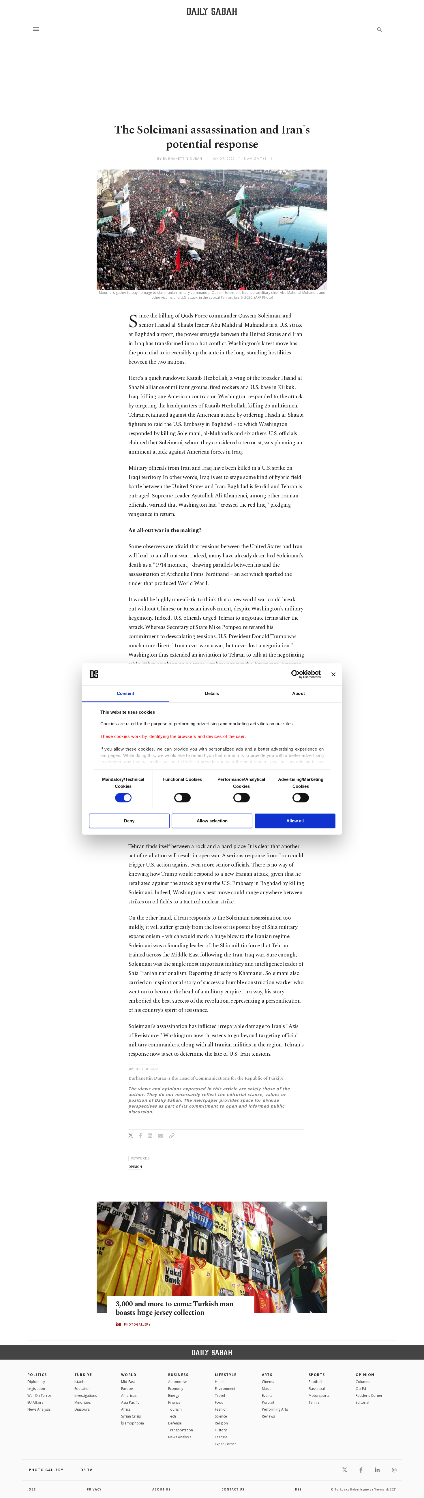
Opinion (365, 1374)
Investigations (85, 1395)
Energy (173, 1395)
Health (220, 1381)
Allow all (295, 820)
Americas (128, 1395)
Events (267, 1395)
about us (161, 1489)
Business (178, 1374)
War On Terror (39, 1395)
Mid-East (128, 1381)
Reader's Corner (369, 1395)
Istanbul (80, 1381)
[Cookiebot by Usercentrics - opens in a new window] (295, 674)
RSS (298, 1489)
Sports (317, 1374)
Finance (174, 1402)
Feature (221, 1437)
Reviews (268, 1416)
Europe (127, 1388)
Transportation (180, 1430)
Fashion (221, 1409)
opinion (135, 1166)
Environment (225, 1388)
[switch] (182, 797)
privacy (94, 1489)
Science (221, 1416)
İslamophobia (132, 1423)
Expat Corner (225, 1443)
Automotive (177, 1381)
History (221, 1430)
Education (82, 1388)
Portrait (268, 1402)
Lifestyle (226, 1374)
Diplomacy (36, 1381)
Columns (363, 1381)
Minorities (82, 1402)
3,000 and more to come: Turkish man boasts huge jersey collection (174, 1308)
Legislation (36, 1388)
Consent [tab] (125, 693)
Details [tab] (212, 693)
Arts (267, 1374)
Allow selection (212, 820)
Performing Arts (275, 1409)
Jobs (31, 1489)
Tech (172, 1416)
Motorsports (319, 1395)
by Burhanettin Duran (179, 158)
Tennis (314, 1402)
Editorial (362, 1402)
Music (266, 1388)
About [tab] (298, 693)
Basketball (317, 1388)
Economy (175, 1388)
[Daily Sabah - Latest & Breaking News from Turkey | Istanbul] (212, 11)
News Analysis (38, 1409)
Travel (220, 1395)
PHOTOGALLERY (137, 1324)
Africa (126, 1409)
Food (219, 1402)
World (128, 1374)
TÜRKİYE (83, 1374)
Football (315, 1381)
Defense (175, 1423)
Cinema (268, 1381)
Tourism (175, 1409)
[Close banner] (333, 674)
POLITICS (37, 1374)
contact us (233, 1489)
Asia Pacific (130, 1402)
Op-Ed (361, 1388)
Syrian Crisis (131, 1416)
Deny (129, 820)
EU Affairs (35, 1402)
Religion (221, 1423)
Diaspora (82, 1409)
